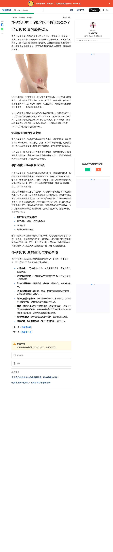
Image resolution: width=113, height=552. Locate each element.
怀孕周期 (21, 17)
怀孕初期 (29, 17)
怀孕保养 (14, 17)
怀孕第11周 (26, 332)
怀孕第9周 (26, 327)
